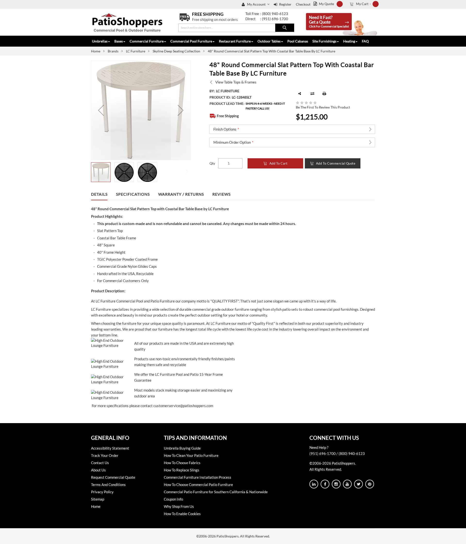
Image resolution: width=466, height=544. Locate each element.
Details (99, 194)
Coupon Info (173, 499)
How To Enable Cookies (182, 513)
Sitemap (97, 499)
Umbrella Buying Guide (182, 448)
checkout (303, 4)
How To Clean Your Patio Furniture (191, 455)
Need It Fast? (329, 21)
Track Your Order (104, 455)
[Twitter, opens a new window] (358, 484)
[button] (258, 4)
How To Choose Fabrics (182, 462)
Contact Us (100, 462)
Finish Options (224, 129)
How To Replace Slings (181, 470)
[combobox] (236, 28)
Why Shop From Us (179, 506)
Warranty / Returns (181, 194)
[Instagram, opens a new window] (336, 484)
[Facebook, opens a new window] (325, 484)
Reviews (221, 194)
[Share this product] (300, 94)
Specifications (133, 194)
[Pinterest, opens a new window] (369, 484)
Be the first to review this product (323, 107)
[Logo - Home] (127, 22)
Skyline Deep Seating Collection (176, 51)
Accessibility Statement (110, 448)
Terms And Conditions (108, 484)
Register (285, 4)
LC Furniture (135, 51)
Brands (113, 51)
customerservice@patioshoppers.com (183, 405)
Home (95, 51)
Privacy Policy (102, 492)
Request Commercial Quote (113, 477)
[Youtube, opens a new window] (347, 484)
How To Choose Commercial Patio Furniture (198, 484)
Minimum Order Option (232, 142)
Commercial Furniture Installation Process (197, 477)
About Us (98, 470)
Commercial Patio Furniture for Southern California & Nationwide (216, 492)
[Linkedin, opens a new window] (313, 484)
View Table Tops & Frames (236, 82)
